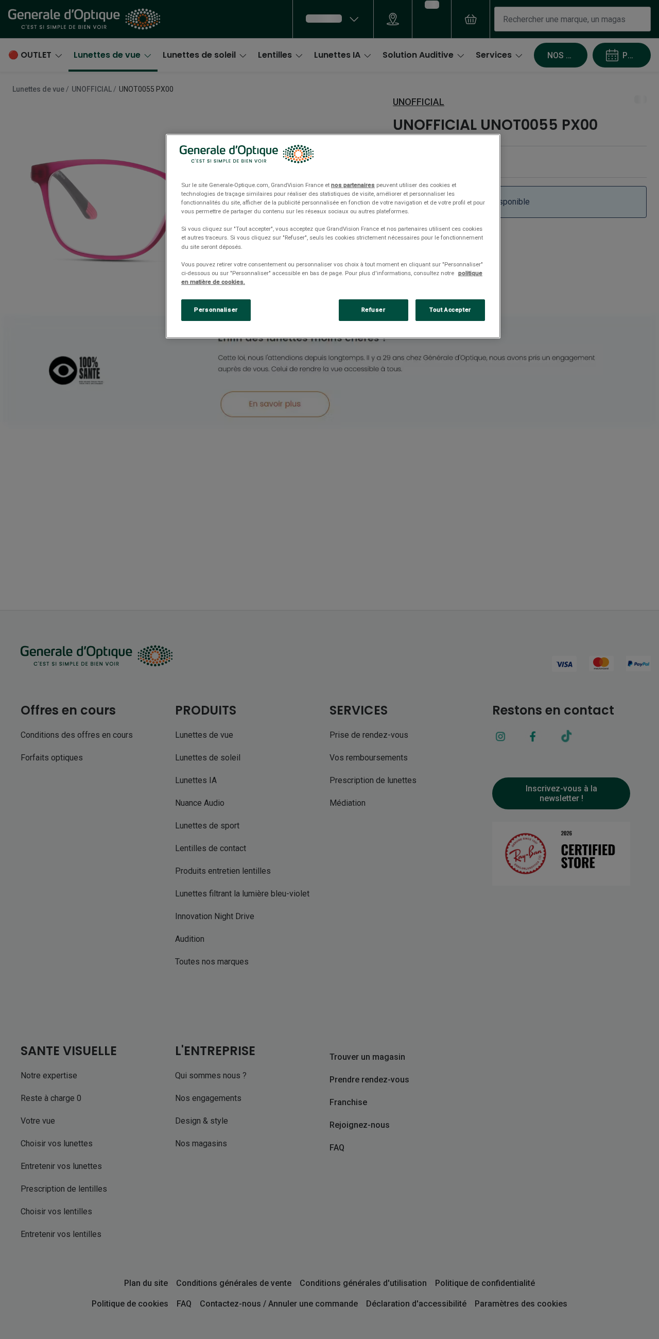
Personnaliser (215, 309)
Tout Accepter (450, 309)
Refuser (373, 309)
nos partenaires (353, 185)
